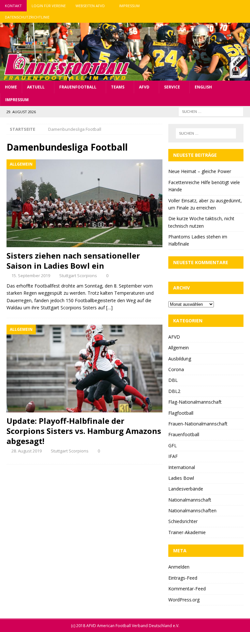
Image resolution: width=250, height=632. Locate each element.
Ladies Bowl (181, 478)
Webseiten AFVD (90, 5)
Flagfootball (180, 413)
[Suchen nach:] (210, 111)
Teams (117, 87)
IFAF (173, 456)
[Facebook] (219, 5)
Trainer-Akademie (187, 532)
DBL (173, 380)
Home (11, 87)
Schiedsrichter (183, 521)
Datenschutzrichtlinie (27, 17)
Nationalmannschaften (192, 510)
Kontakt (13, 5)
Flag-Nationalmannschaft (195, 402)
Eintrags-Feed (182, 578)
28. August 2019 (26, 451)
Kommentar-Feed (187, 588)
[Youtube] (244, 5)
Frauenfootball (77, 87)
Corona (176, 369)
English (203, 87)
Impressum (129, 5)
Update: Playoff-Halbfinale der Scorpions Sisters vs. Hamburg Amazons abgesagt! (84, 430)
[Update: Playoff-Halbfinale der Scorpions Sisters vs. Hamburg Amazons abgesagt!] (84, 368)
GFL (172, 445)
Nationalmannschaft (189, 500)
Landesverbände (185, 489)
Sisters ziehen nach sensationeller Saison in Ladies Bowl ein (73, 260)
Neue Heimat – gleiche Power (199, 171)
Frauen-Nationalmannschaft (198, 424)
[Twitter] (231, 5)
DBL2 (174, 391)
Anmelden (178, 567)
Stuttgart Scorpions (78, 275)
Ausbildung (179, 359)
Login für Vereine (49, 5)
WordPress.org (184, 600)
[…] (109, 307)
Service (172, 87)
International (181, 467)
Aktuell (36, 87)
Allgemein (178, 347)
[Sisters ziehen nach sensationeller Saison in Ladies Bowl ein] (84, 203)
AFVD (144, 87)
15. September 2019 (30, 275)
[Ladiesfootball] (125, 77)
